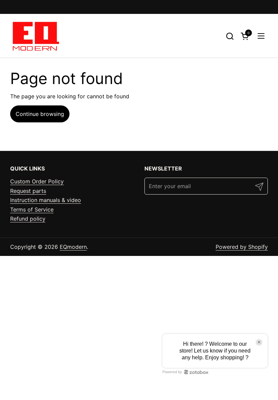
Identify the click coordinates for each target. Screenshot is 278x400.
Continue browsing (40, 114)
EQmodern (73, 246)
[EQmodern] (35, 36)
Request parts (28, 190)
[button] (229, 36)
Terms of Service (32, 209)
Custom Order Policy (37, 181)
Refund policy (27, 218)
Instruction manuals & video (45, 200)
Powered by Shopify (242, 246)
